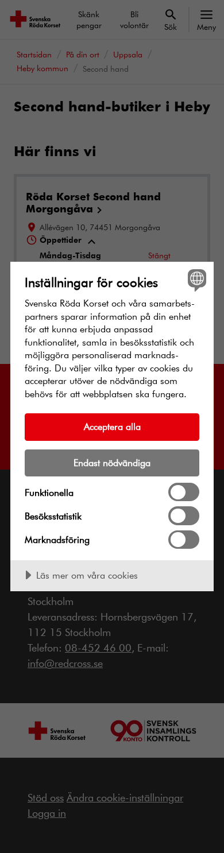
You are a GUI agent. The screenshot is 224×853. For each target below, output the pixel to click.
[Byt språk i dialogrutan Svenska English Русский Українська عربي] (195, 280)
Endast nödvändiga (112, 462)
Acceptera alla (112, 426)
